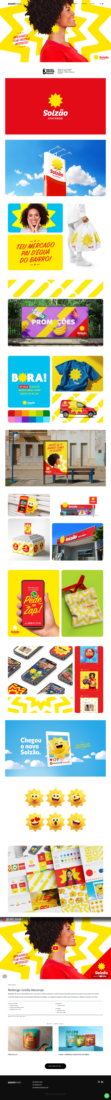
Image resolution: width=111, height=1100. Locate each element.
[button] (106, 1095)
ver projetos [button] (54, 1066)
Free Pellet (12, 1055)
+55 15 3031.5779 (37, 1085)
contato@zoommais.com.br (40, 1087)
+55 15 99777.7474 (37, 1082)
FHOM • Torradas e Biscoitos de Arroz (74, 1055)
